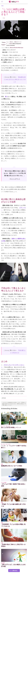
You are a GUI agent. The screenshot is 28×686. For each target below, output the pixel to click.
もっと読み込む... (14, 570)
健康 (2, 464)
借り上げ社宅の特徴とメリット (11, 427)
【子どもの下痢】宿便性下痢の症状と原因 (13, 485)
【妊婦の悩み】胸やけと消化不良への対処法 (13, 545)
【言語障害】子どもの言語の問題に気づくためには (13, 525)
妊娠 (2, 542)
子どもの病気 (3, 482)
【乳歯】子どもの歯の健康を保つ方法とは (13, 505)
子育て (2, 5)
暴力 (6, 96)
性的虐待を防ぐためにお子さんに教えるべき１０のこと (15, 79)
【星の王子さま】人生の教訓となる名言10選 (13, 565)
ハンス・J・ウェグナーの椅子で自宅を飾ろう (13, 446)
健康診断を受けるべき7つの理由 (11, 466)
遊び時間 (3, 563)
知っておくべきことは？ (6, 425)
